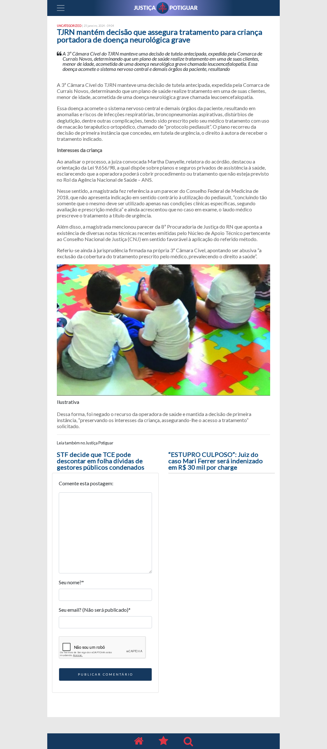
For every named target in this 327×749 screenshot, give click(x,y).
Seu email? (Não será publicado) (95, 610)
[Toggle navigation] (60, 8)
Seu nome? (71, 582)
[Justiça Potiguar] (138, 741)
